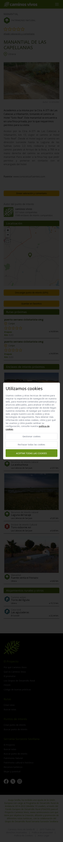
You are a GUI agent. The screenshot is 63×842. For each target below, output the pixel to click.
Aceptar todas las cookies (31, 453)
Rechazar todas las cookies (31, 444)
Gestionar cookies (31, 436)
